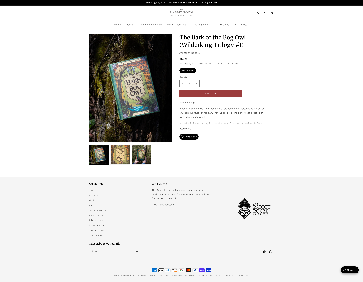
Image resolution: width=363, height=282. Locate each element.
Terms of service (191, 275)
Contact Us (94, 200)
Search (92, 190)
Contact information (223, 275)
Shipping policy (96, 225)
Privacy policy (96, 220)
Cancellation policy (241, 275)
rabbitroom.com (166, 204)
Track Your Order (97, 235)
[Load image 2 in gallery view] (120, 155)
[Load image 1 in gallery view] (99, 155)
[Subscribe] (137, 251)
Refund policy (96, 215)
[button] (259, 13)
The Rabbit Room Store (130, 275)
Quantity (183, 77)
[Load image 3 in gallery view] (141, 155)
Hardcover (187, 70)
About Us (93, 195)
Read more (185, 128)
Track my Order (96, 230)
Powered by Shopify (147, 275)
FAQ (91, 205)
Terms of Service (97, 210)
